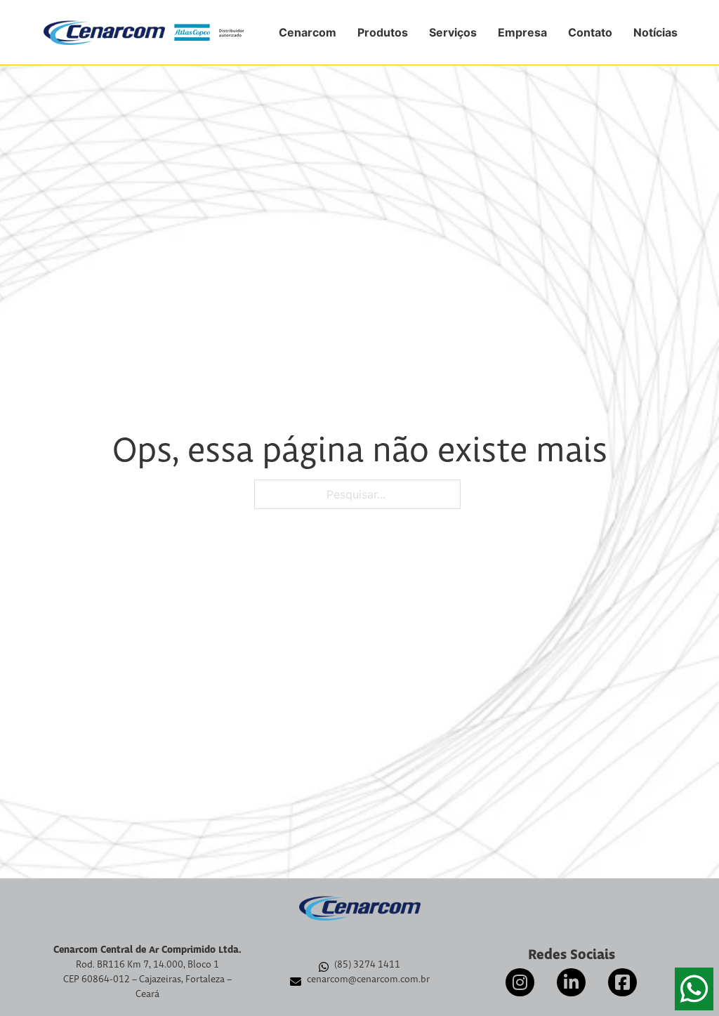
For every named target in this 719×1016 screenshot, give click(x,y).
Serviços (453, 32)
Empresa (522, 32)
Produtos (382, 32)
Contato (590, 32)
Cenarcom (307, 32)
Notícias (655, 32)
